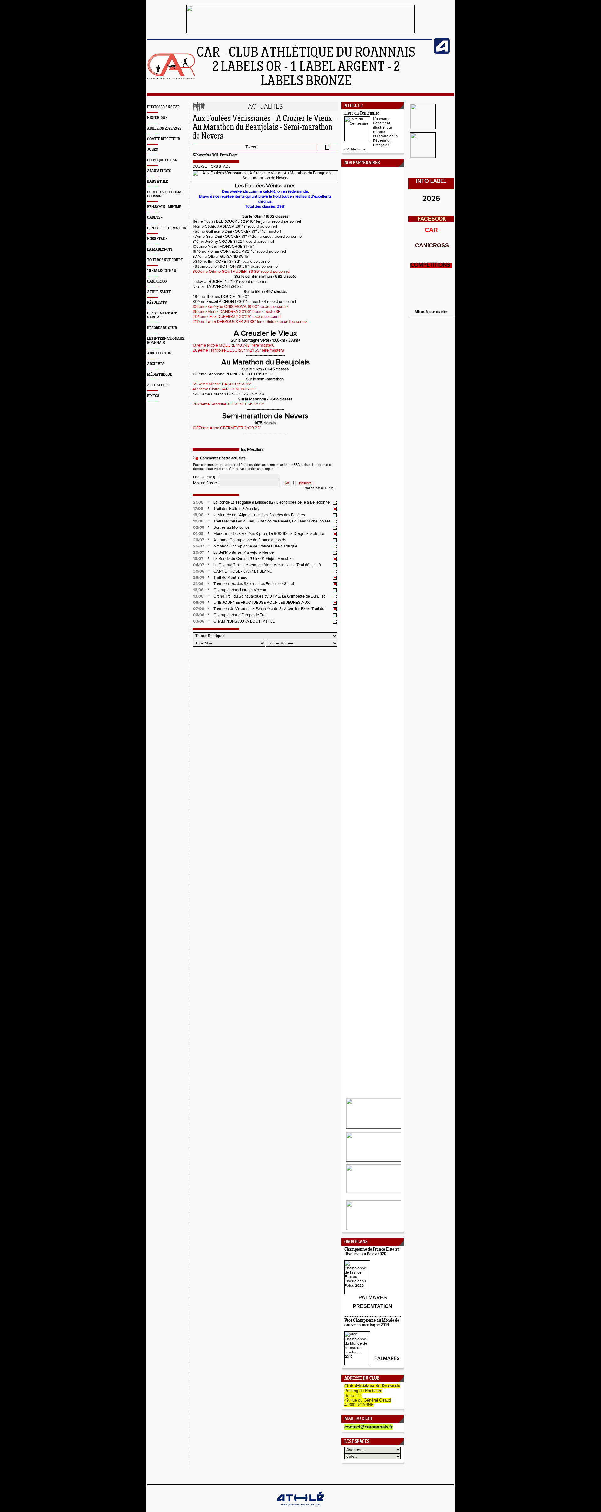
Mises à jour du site (431, 311)
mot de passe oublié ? (320, 488)
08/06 (198, 602)
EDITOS (153, 396)
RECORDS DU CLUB (162, 328)
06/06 (198, 615)
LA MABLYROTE (160, 249)
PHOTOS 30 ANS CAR (163, 107)
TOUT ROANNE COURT (165, 260)
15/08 (198, 514)
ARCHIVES (155, 364)
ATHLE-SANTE (159, 292)
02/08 (198, 527)
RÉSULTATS (157, 303)
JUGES (152, 150)
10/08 (198, 521)
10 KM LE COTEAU (161, 271)
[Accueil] (171, 78)
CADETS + (155, 218)
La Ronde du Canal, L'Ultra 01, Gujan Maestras (253, 558)
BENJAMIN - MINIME (164, 207)
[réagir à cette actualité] (335, 502)
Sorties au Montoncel (231, 527)
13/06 (198, 596)
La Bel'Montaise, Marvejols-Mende (243, 552)
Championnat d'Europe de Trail (240, 615)
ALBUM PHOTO (159, 171)
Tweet (250, 147)
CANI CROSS (157, 281)
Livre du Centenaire (361, 113)
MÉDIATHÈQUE (159, 375)
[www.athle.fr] (442, 52)
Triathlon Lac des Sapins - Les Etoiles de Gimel (253, 583)
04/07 (198, 565)
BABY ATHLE (157, 182)
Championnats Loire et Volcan (239, 590)
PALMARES (386, 1359)
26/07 (198, 539)
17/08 (198, 508)
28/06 (198, 577)
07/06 (198, 608)
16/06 (198, 590)
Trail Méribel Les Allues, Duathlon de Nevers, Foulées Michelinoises (272, 521)
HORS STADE (157, 239)
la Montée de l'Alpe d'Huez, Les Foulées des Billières (259, 514)
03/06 (198, 621)
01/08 (198, 533)
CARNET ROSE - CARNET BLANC (242, 571)
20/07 (198, 552)
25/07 (198, 546)
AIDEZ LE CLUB (159, 353)
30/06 (198, 571)
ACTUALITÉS (157, 385)
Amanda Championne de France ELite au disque (255, 546)
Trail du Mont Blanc (230, 577)
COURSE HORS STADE (211, 166)
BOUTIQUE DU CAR (162, 160)
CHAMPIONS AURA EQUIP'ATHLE (244, 621)
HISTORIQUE (157, 118)
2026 (431, 198)
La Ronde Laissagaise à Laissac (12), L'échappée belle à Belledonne (271, 502)
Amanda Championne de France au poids (249, 539)
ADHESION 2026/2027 (164, 128)
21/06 (198, 583)
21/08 (198, 502)
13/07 (198, 558)
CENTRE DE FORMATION (166, 228)
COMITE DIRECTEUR (163, 139)
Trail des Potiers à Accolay (236, 508)
